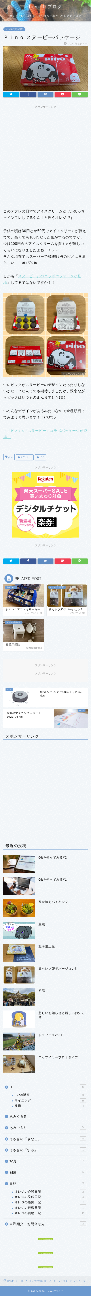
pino (10, 457)
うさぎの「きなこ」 (46, 1139)
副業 (46, 1172)
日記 (46, 1183)
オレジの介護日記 (49, 1191)
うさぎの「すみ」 (46, 1150)
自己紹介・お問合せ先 (46, 1224)
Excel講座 (49, 1095)
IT (46, 1087)
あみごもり (46, 1128)
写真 (46, 1161)
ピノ (41, 457)
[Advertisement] (45, 156)
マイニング (49, 1100)
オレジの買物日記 (14, 29)
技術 (49, 1105)
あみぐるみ (46, 1116)
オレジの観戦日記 (49, 1207)
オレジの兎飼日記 (49, 1197)
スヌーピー (26, 457)
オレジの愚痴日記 (49, 1202)
